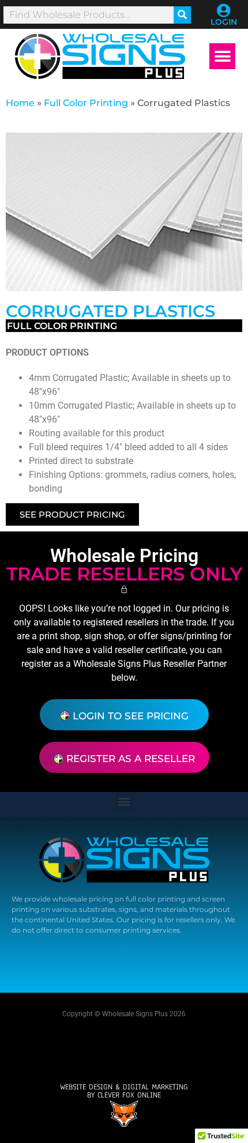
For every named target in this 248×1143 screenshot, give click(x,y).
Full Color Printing (86, 102)
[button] (222, 56)
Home (20, 102)
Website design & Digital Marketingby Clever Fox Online (124, 1091)
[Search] (182, 15)
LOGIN (224, 22)
